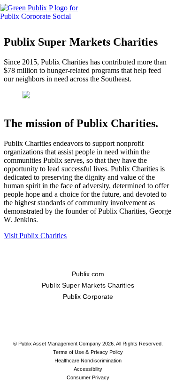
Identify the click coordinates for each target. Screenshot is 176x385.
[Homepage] (48, 11)
